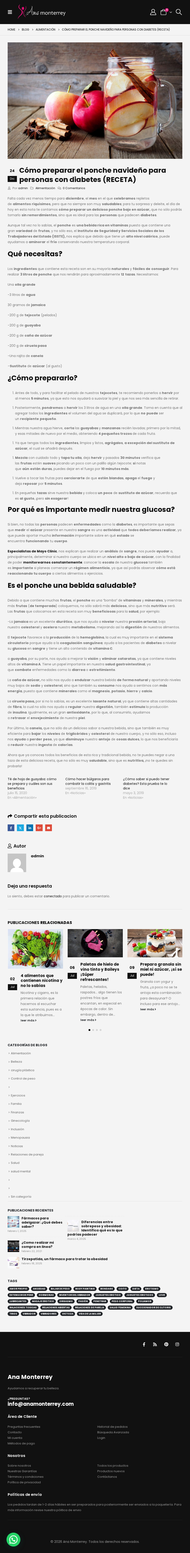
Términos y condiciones (26, 1476)
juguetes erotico (108, 1294)
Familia (16, 1103)
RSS (155, 1344)
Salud (15, 1162)
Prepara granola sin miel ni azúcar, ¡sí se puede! (101, 969)
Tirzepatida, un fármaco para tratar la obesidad (65, 1258)
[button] (11, 12)
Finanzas (17, 1111)
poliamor (144, 1301)
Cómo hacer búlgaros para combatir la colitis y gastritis (88, 781)
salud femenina (120, 1307)
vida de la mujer (90, 1313)
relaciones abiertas (56, 1307)
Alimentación (45, 188)
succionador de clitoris (153, 1307)
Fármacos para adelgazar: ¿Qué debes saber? (42, 1221)
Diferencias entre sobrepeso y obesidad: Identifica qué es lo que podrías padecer (95, 1227)
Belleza (16, 1061)
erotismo (151, 1288)
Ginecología (20, 1120)
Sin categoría (21, 1196)
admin (23, 188)
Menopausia (20, 1137)
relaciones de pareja (89, 1307)
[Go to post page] (35, 943)
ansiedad (39, 1288)
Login (101, 1437)
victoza (67, 1313)
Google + (39, 827)
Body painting (85, 1288)
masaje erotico (43, 1301)
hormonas (46, 1294)
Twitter (20, 827)
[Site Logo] (41, 12)
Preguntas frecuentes (24, 1426)
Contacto (15, 1431)
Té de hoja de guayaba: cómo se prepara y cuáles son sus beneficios (32, 784)
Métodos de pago (21, 1442)
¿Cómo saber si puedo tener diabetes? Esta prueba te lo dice (146, 784)
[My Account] (153, 12)
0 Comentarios (74, 188)
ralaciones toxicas (23, 1307)
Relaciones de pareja (27, 1154)
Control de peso (23, 1078)
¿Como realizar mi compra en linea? (38, 1244)
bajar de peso (60, 1288)
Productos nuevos (111, 1470)
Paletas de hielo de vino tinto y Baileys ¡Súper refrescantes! (40, 971)
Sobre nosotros (19, 1465)
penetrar (99, 1301)
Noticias (17, 1145)
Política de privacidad (24, 1482)
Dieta (145, 967)
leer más (28, 1020)
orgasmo (66, 1301)
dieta (135, 1288)
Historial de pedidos (112, 1426)
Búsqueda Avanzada (113, 1431)
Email (48, 827)
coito (122, 1288)
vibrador (29, 1313)
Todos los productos (112, 1465)
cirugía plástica (22, 1069)
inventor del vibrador (74, 1294)
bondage (106, 1288)
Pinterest (166, 1344)
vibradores (49, 1313)
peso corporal (122, 1301)
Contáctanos (107, 1476)
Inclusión (17, 1128)
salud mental (21, 1170)
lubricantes (18, 1301)
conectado (53, 896)
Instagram (177, 1344)
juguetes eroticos (139, 1294)
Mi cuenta (15, 1437)
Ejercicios (18, 1095)
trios (13, 1313)
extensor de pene (21, 1294)
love (162, 1294)
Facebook (11, 827)
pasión (83, 1301)
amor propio (18, 1288)
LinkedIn (29, 827)
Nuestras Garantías (22, 1470)
